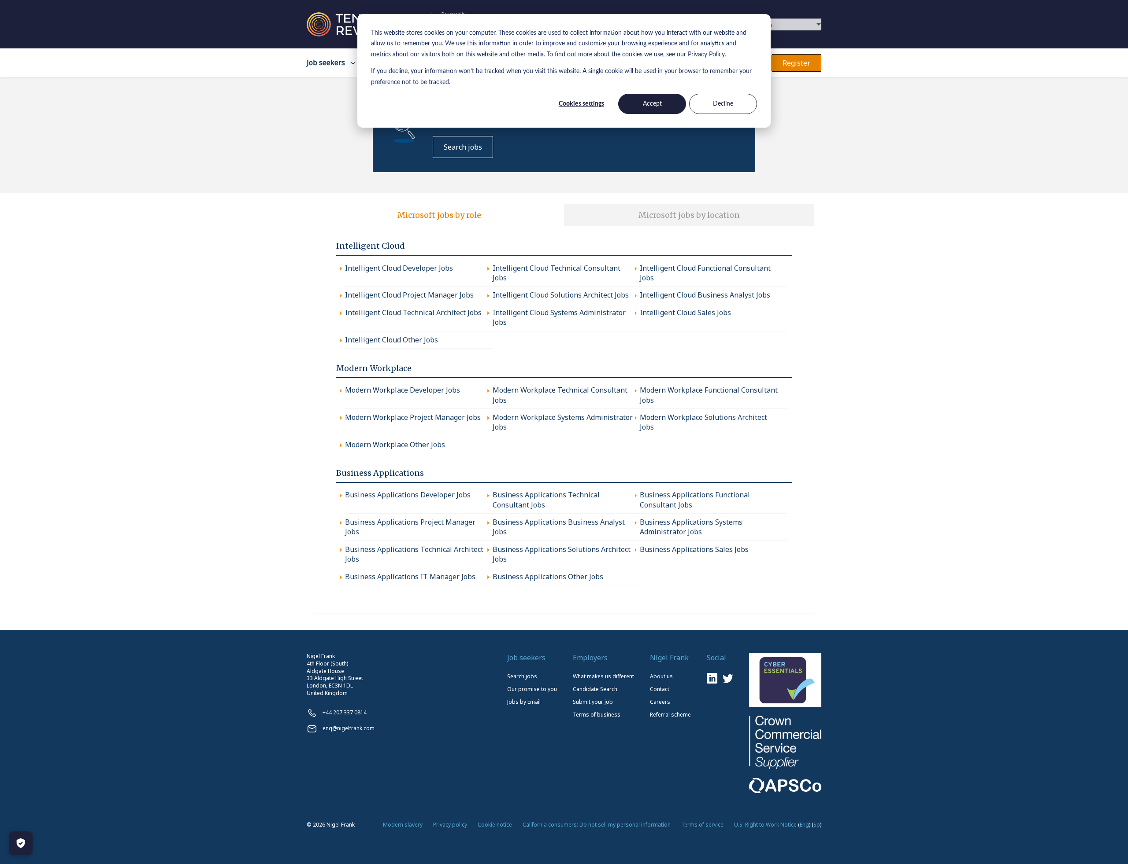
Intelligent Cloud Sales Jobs (685, 312)
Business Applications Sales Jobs (694, 549)
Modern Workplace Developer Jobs (402, 390)
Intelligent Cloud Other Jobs (391, 340)
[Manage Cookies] (21, 843)
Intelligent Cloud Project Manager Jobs (409, 295)
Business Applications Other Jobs (548, 576)
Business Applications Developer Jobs (408, 495)
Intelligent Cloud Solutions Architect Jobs (561, 295)
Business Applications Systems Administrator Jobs (691, 527)
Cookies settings (581, 104)
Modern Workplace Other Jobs (395, 444)
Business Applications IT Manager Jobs (410, 576)
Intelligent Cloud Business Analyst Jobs (705, 295)
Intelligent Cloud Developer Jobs (399, 268)
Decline (723, 104)
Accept (652, 104)
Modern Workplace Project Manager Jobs (413, 417)
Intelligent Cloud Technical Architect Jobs (413, 312)
